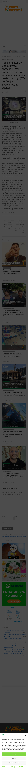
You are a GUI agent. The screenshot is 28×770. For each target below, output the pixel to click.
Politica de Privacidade (4, 767)
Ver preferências (14, 763)
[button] (25, 735)
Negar (14, 758)
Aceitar (14, 754)
